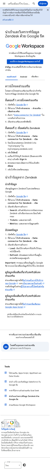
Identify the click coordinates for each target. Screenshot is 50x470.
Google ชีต (21, 105)
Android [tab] (23, 77)
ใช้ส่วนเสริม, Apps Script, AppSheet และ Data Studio (25, 374)
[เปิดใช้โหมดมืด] (24, 465)
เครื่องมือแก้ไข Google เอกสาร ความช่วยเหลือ (19, 3)
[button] (4, 4)
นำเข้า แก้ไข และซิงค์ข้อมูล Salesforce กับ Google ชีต (25, 383)
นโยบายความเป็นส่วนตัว (32, 283)
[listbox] (35, 76)
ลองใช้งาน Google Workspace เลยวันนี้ (25, 62)
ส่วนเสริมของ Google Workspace (22, 405)
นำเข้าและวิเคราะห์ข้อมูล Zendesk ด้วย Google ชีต (24, 397)
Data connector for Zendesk (27, 115)
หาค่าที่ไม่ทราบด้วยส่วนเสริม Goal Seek (24, 390)
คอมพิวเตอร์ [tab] (11, 77)
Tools (7, 366)
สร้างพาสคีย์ (7, 20)
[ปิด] (47, 10)
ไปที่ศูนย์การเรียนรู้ (8, 429)
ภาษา (8, 462)
